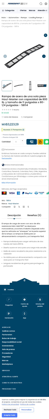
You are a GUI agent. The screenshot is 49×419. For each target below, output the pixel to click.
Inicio (4, 17)
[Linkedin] (24, 207)
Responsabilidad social (12, 342)
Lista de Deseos (11, 117)
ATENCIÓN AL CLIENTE (10, 377)
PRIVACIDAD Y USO (9, 389)
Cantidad (6, 142)
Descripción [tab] (14, 215)
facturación (7, 158)
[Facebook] (15, 207)
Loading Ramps (35, 17)
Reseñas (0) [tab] (34, 215)
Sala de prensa (8, 349)
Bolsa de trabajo (9, 338)
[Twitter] (19, 207)
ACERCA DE (6, 327)
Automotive (14, 17)
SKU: (3, 200)
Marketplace (7, 364)
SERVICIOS (6, 370)
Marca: (4, 203)
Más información (9, 182)
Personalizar (26, 410)
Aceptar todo (9, 415)
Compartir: (6, 207)
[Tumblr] (28, 207)
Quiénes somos (8, 331)
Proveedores (7, 353)
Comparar (28, 117)
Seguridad (6, 357)
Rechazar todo (10, 410)
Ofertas (23, 10)
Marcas (32, 10)
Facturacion (7, 334)
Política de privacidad (10, 404)
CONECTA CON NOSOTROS (12, 383)
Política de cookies (27, 404)
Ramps (24, 17)
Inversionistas (8, 346)
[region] (24, 273)
